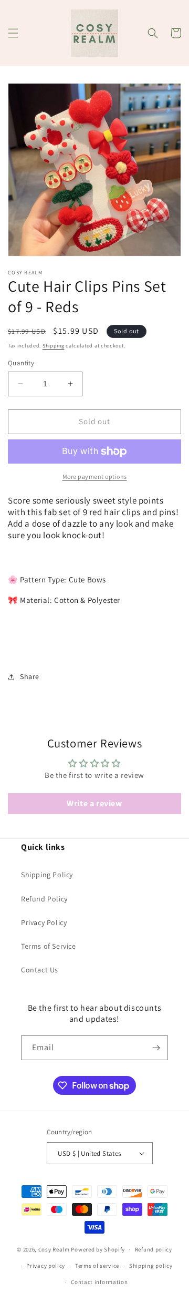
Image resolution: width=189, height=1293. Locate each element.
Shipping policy (151, 1265)
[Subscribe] (155, 1047)
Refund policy (153, 1249)
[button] (13, 33)
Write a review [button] (94, 803)
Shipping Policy (47, 874)
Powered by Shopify (98, 1249)
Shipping (54, 345)
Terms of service (97, 1265)
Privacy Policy (44, 922)
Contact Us (39, 969)
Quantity (21, 362)
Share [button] (29, 676)
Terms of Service (48, 946)
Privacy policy (45, 1265)
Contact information (99, 1282)
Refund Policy (44, 899)
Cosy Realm (54, 1249)
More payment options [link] (94, 476)
